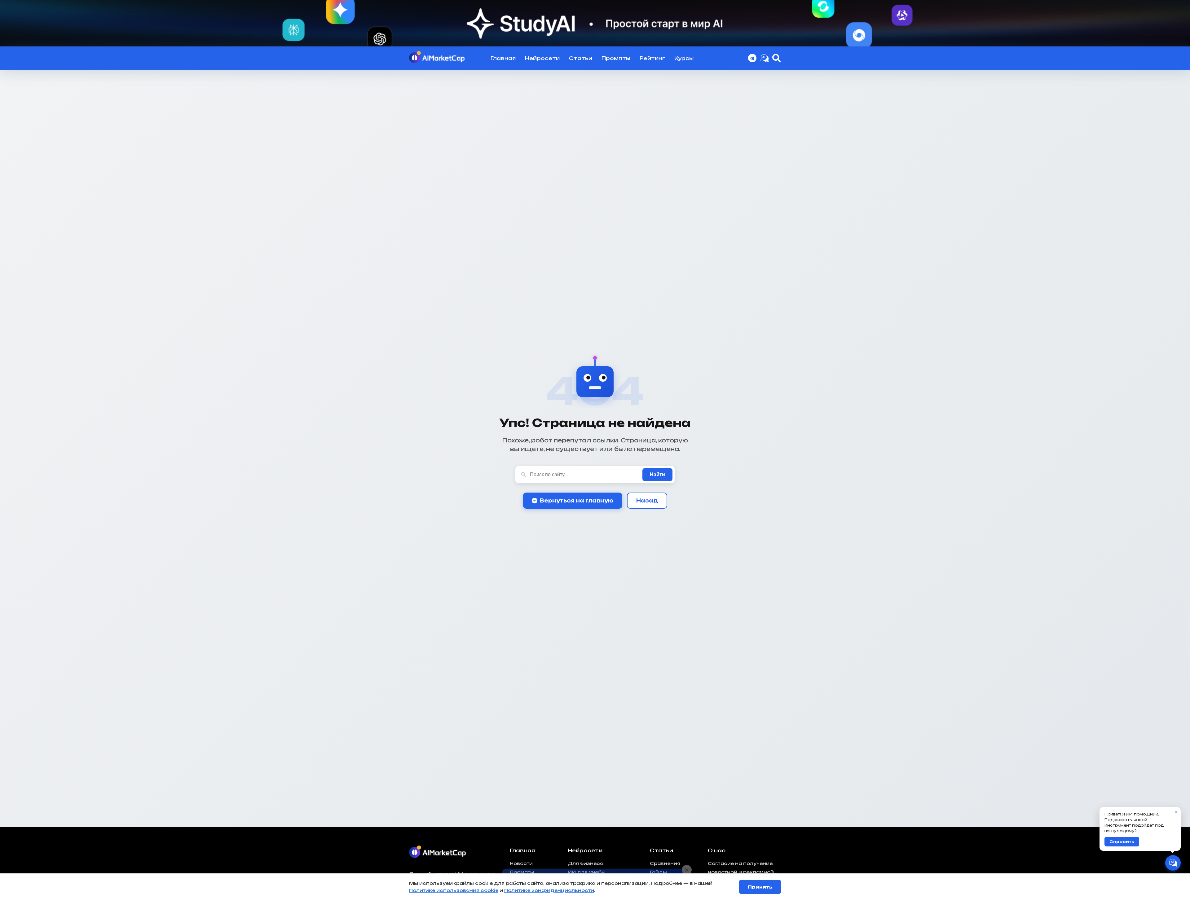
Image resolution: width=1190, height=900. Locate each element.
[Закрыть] (687, 866)
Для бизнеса (585, 863)
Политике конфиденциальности (549, 890)
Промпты (616, 58)
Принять (760, 886)
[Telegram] (752, 58)
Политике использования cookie (453, 890)
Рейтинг (652, 58)
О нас (716, 850)
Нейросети (542, 58)
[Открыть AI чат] (764, 58)
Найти (657, 474)
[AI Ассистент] (1173, 863)
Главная (503, 58)
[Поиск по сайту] (776, 58)
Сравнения (665, 863)
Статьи (580, 58)
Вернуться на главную (577, 501)
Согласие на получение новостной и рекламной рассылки (741, 868)
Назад (647, 501)
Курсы (684, 58)
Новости (521, 863)
